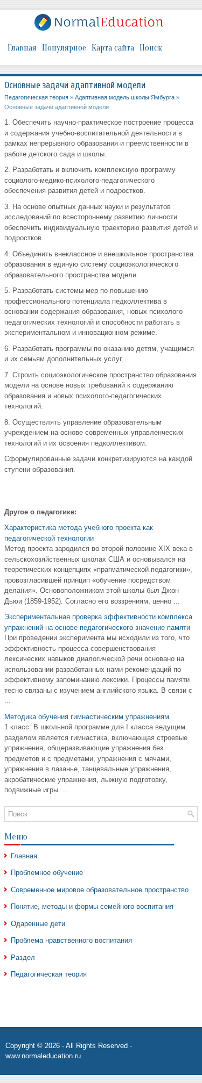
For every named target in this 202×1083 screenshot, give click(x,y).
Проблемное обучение (47, 873)
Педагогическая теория (36, 97)
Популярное (64, 48)
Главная (22, 48)
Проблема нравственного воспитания (71, 940)
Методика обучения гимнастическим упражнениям (86, 717)
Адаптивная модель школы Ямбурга (125, 97)
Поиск (151, 48)
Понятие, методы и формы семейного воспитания (92, 906)
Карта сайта (113, 48)
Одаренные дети (38, 924)
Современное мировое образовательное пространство (100, 890)
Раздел (23, 957)
